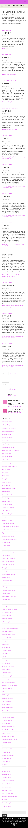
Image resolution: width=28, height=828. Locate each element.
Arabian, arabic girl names (8, 447)
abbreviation (6, 157)
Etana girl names (6, 545)
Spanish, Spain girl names (8, 755)
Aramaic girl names (6, 453)
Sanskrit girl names (6, 742)
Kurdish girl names (6, 650)
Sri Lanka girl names (6, 758)
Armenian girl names (7, 456)
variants (13, 276)
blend (8, 275)
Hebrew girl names (6, 587)
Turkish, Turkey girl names (8, 780)
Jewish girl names (6, 641)
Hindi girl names (6, 593)
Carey (5, 167)
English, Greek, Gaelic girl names (9, 539)
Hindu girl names (6, 599)
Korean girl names (6, 647)
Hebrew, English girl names (8, 590)
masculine (5, 48)
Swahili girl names (6, 761)
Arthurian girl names (7, 459)
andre (4, 102)
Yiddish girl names (6, 806)
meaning (9, 158)
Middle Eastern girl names (8, 666)
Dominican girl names (7, 520)
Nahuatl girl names (6, 672)
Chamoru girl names (7, 501)
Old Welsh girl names (7, 701)
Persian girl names (6, 704)
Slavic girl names (6, 752)
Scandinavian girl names (7, 745)
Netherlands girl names (7, 679)
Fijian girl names (6, 555)
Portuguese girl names (7, 720)
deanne (12, 275)
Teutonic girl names (6, 774)
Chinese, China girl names (8, 507)
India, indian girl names (7, 612)
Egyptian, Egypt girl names (8, 529)
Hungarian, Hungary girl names (9, 609)
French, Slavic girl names (8, 564)
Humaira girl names (6, 606)
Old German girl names (7, 698)
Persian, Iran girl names (7, 707)
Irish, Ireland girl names (7, 622)
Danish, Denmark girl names (10, 108)
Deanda (6, 346)
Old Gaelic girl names (7, 695)
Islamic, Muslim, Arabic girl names (10, 628)
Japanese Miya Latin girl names (9, 637)
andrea (5, 275)
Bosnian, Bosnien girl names (8, 488)
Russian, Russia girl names (8, 736)
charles (19, 157)
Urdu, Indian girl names (7, 793)
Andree (6, 83)
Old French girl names (7, 691)
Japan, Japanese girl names (8, 634)
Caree (5, 138)
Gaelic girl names (6, 568)
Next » (15, 373)
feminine (9, 74)
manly (22, 157)
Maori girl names (6, 663)
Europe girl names (6, 548)
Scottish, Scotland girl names (9, 749)
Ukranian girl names (6, 787)
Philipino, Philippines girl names (9, 714)
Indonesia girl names (7, 615)
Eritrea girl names (6, 542)
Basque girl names (7, 54)
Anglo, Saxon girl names (7, 444)
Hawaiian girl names (7, 583)
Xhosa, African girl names (8, 803)
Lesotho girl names (6, 660)
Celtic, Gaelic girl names (7, 498)
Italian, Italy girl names (7, 631)
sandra (8, 276)
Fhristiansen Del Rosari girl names (10, 552)
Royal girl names (6, 733)
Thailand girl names (6, 777)
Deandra (7, 316)
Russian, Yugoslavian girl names (9, 739)
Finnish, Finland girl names (8, 558)
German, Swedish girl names (8, 574)
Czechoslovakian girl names (8, 513)
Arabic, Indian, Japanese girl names (10, 450)
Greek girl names (6, 30)
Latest (12, 384)
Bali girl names (5, 475)
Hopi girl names (5, 602)
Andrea (6, 33)
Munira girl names (6, 669)
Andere (6, 57)
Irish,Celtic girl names (7, 625)
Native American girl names (8, 676)
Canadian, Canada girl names (9, 494)
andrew (8, 102)
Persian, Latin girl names (7, 710)
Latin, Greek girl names (7, 656)
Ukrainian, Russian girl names (9, 784)
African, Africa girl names (8, 425)
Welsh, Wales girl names (7, 799)
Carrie (6, 196)
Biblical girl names (6, 485)
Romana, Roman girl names (8, 726)
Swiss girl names (6, 768)
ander (4, 74)
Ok (14, 825)
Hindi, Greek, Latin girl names (9, 596)
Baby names (5, 472)
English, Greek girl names (8, 536)
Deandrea (8, 285)
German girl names (6, 571)
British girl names (6, 491)
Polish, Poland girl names (8, 717)
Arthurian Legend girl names (8, 463)
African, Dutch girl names (8, 431)
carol (11, 157)
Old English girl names (7, 688)
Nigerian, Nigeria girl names (8, 682)
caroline (15, 157)
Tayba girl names (6, 771)
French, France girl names (9, 80)
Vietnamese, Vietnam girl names (9, 796)
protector (4, 276)
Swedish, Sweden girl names (8, 764)
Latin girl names (5, 653)
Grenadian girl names (7, 580)
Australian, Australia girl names (9, 466)
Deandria (7, 255)
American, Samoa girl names (8, 440)
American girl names (7, 437)
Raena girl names (6, 723)
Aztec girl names (6, 469)
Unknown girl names (7, 790)
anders (5, 129)
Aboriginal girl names (7, 421)
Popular (6, 384)
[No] (26, 822)
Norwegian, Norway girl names (9, 685)
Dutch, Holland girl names (8, 523)
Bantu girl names (6, 479)
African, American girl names (9, 428)
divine (16, 275)
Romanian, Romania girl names (9, 730)
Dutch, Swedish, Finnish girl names (10, 526)
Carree (6, 225)
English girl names (7, 135)
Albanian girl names (6, 434)
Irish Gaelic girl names (7, 618)
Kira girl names (5, 644)
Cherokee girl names (7, 504)
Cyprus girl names (6, 510)
